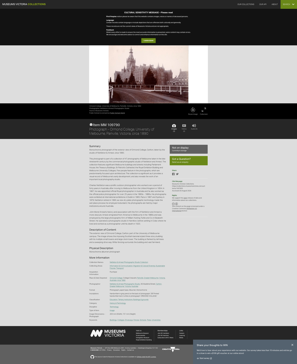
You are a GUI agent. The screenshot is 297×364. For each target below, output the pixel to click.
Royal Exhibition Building (144, 340)
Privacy (109, 350)
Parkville (140, 278)
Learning (182, 335)
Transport (120, 268)
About (275, 4)
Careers (181, 333)
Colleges (120, 320)
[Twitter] (177, 174)
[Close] (292, 345)
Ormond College (116, 278)
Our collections (245, 4)
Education (114, 300)
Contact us (130, 350)
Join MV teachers (163, 335)
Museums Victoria (24, 4)
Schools (143, 320)
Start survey (204, 358)
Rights (123, 350)
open (185, 198)
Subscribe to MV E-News (165, 337)
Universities (156, 320)
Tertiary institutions (125, 300)
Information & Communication (121, 266)
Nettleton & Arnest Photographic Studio (125, 284)
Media (181, 337)
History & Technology (118, 303)
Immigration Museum (142, 337)
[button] (289, 4)
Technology (114, 307)
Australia (113, 280)
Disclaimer (116, 350)
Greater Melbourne (151, 278)
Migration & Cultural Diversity (144, 266)
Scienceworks (140, 335)
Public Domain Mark (117, 113)
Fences (136, 320)
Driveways (129, 320)
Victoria (162, 278)
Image (112, 310)
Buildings (113, 320)
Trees (149, 320)
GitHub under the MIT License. (146, 357)
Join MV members (163, 333)
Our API (262, 4)
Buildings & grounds (140, 300)
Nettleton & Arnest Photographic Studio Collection (129, 262)
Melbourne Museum (142, 333)
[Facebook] (173, 174)
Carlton (158, 284)
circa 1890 (121, 280)
